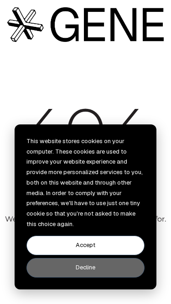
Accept (85, 245)
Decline (85, 267)
